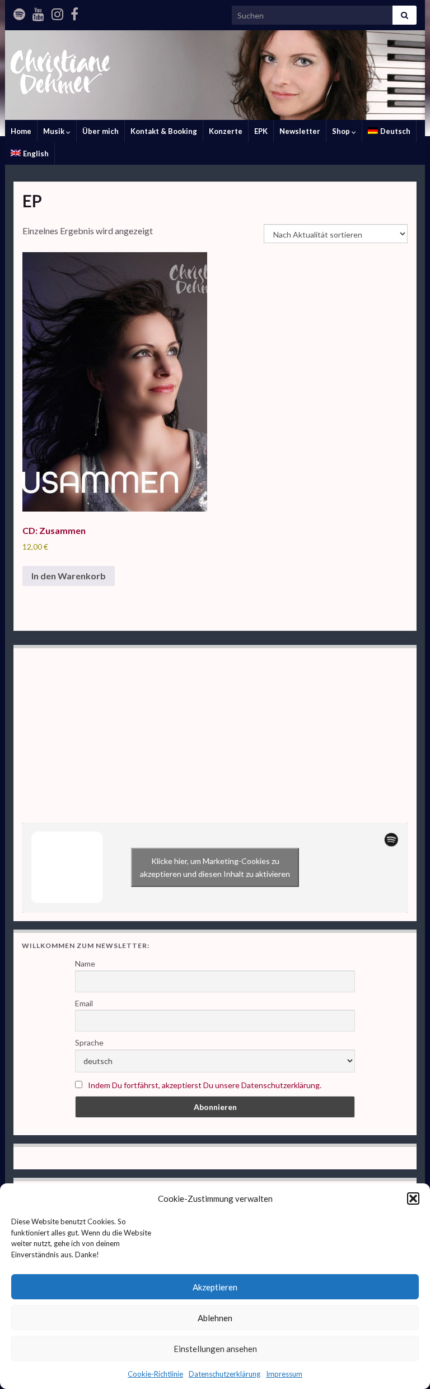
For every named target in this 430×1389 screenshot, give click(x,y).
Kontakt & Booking (163, 131)
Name (85, 963)
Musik (54, 131)
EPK (261, 131)
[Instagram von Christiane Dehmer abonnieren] (57, 12)
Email (84, 1003)
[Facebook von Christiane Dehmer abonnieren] (74, 12)
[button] (413, 1198)
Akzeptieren (215, 1287)
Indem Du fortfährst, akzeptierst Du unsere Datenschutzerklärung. (204, 1085)
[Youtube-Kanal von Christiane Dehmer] (38, 12)
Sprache (89, 1042)
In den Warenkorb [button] (68, 575)
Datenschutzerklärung (224, 1373)
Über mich (100, 131)
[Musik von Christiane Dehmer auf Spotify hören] (19, 12)
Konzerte (225, 131)
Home (21, 131)
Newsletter (299, 131)
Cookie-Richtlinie (155, 1373)
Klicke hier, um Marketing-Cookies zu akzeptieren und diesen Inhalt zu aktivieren (215, 867)
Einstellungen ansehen (215, 1349)
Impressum (284, 1373)
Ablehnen (215, 1318)
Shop (342, 131)
